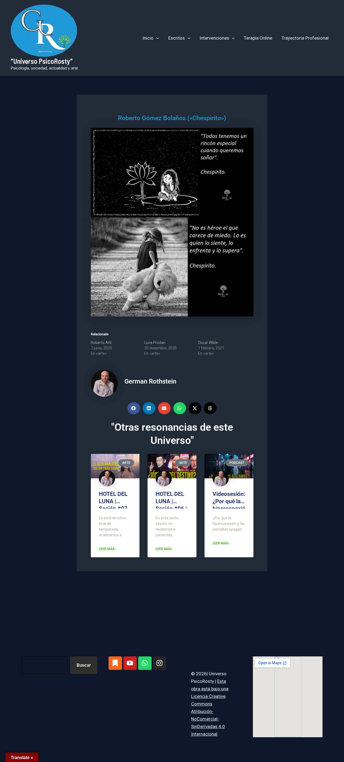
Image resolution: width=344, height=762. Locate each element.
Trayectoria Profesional (305, 38)
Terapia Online (258, 38)
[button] (156, 38)
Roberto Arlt (101, 342)
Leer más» (107, 549)
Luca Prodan (155, 342)
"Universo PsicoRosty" (42, 61)
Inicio (147, 38)
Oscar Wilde (208, 342)
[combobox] (45, 665)
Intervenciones (214, 38)
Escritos (176, 38)
